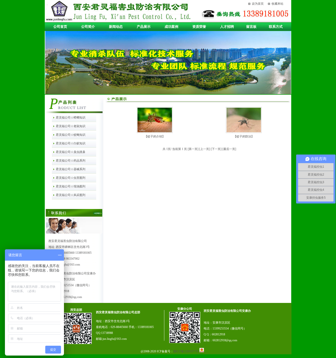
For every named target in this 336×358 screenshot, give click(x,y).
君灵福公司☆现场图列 (70, 186)
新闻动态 (116, 27)
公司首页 (60, 27)
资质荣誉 (199, 27)
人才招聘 (227, 27)
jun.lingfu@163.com (115, 339)
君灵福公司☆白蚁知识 (70, 143)
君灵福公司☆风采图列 (70, 195)
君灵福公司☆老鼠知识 (70, 126)
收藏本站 (277, 3)
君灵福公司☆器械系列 (70, 169)
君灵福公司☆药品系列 (70, 160)
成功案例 (171, 27)
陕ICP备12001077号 (186, 351)
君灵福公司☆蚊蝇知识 (70, 134)
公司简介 (88, 27)
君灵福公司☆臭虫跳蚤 (70, 152)
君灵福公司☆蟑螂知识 (70, 117)
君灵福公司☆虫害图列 (70, 177)
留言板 (251, 27)
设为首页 (258, 3)
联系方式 (276, 27)
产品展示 (144, 27)
